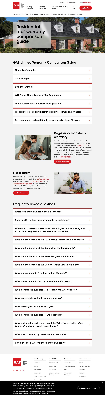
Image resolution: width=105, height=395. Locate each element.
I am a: (85, 2)
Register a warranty (62, 161)
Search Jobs (52, 366)
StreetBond (82, 373)
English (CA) (72, 2)
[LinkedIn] (17, 371)
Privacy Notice (43, 393)
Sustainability (38, 380)
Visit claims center (21, 193)
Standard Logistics (84, 366)
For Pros (73, 7)
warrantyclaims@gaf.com (22, 184)
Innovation (37, 373)
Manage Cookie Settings (87, 388)
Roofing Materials (30, 7)
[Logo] (18, 9)
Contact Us (67, 363)
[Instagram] (20, 371)
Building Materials (42, 7)
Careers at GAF (53, 363)
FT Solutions (82, 376)
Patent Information (69, 366)
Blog (65, 369)
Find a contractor (85, 8)
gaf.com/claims (43, 179)
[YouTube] (23, 371)
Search (61, 2)
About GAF (37, 363)
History (36, 366)
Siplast (81, 363)
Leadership (37, 369)
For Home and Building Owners (59, 7)
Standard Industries (40, 376)
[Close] (102, 382)
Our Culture (52, 369)
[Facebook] (13, 371)
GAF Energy (82, 369)
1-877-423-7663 (65, 157)
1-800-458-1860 (37, 181)
